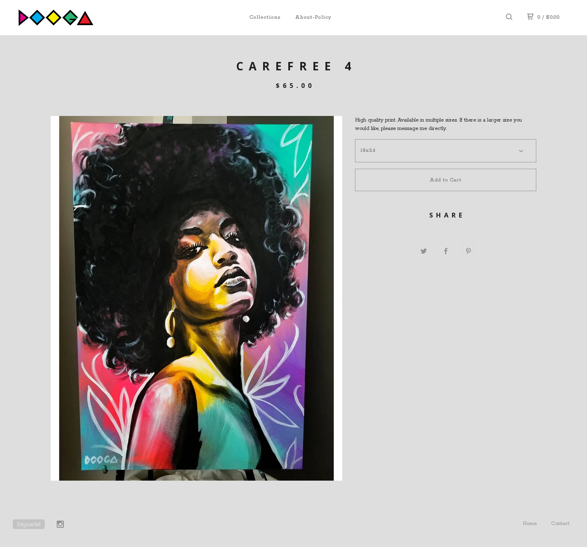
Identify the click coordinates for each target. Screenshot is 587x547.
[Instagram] (60, 526)
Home (530, 524)
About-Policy (313, 17)
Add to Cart (445, 180)
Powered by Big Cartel (29, 524)
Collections (264, 17)
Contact (560, 524)
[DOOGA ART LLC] (54, 17)
